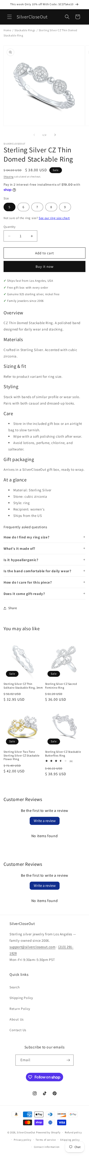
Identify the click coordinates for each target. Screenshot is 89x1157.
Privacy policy (22, 1139)
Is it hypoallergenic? (21, 560)
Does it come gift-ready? (24, 593)
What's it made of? (19, 548)
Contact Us (17, 1030)
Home (7, 30)
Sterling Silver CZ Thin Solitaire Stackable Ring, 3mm (23, 685)
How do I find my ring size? (26, 537)
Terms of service (46, 1139)
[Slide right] (55, 135)
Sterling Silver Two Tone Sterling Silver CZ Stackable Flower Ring (22, 755)
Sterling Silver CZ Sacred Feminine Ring (61, 685)
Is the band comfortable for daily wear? (37, 571)
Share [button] (12, 608)
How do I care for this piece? (28, 582)
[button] (9, 17)
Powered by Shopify (48, 1132)
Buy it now (45, 266)
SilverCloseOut (26, 1132)
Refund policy (73, 1132)
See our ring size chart (54, 218)
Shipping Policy (21, 998)
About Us (16, 1019)
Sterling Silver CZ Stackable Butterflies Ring (63, 753)
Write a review (45, 820)
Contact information (47, 1146)
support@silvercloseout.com (32, 947)
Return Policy (19, 1009)
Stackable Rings (24, 30)
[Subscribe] (68, 1060)
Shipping (9, 176)
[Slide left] (34, 135)
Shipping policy (70, 1139)
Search (14, 987)
